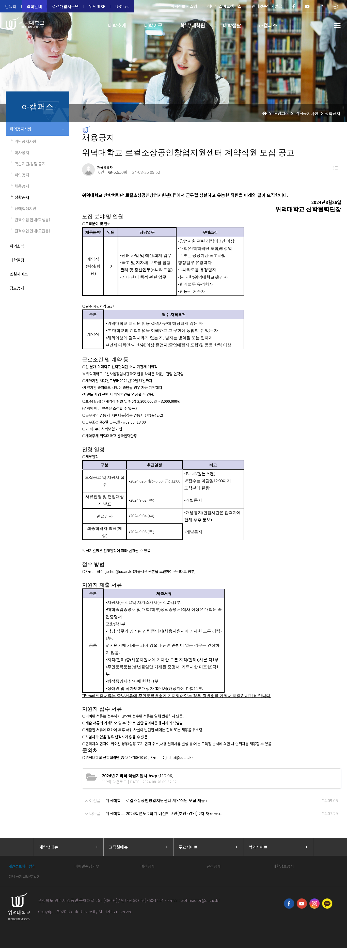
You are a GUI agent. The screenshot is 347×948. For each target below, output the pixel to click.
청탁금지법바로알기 (24, 876)
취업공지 (19, 175)
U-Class (122, 6)
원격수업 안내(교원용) (30, 231)
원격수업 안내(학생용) (30, 219)
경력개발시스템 (65, 6)
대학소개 (117, 25)
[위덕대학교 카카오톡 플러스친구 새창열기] (327, 903)
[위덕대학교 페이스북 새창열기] (289, 903)
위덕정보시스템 (183, 6)
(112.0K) (138, 775)
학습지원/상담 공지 (27, 164)
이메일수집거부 (86, 866)
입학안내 (34, 6)
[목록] (335, 167)
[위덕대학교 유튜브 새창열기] (301, 903)
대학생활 (232, 25)
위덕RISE (97, 6)
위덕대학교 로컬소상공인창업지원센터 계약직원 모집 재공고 (157, 800)
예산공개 (147, 866)
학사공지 (19, 152)
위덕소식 (37, 246)
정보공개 (37, 288)
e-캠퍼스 (268, 25)
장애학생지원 (23, 208)
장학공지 (19, 197)
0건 (100, 172)
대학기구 (153, 25)
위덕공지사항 (37, 129)
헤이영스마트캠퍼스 (224, 6)
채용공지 (19, 186)
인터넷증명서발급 (267, 6)
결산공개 (214, 866)
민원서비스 (37, 274)
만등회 (11, 6)
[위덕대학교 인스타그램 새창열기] (314, 903)
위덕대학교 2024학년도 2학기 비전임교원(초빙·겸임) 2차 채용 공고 (164, 813)
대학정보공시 (283, 866)
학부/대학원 (192, 25)
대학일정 (37, 260)
